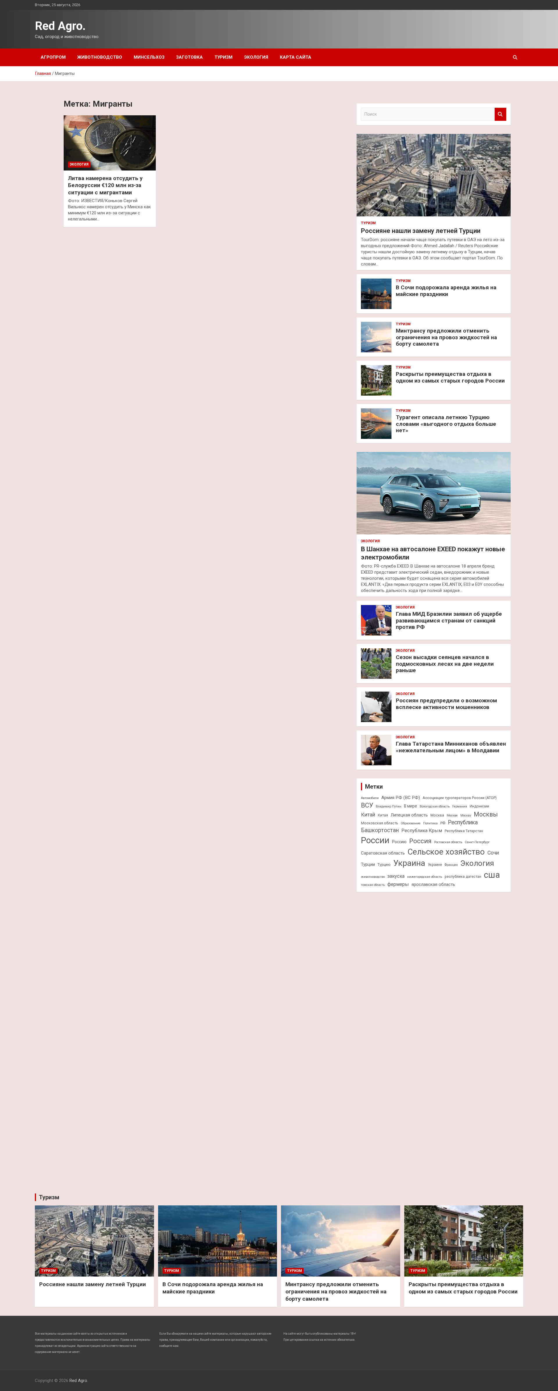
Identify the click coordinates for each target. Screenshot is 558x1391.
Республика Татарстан (464, 831)
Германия (459, 806)
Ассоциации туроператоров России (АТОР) (460, 798)
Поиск (500, 114)
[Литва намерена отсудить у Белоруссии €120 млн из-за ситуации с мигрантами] (109, 142)
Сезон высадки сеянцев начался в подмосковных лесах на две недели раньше (445, 664)
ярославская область (433, 884)
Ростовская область (448, 842)
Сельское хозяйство (446, 852)
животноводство (373, 877)
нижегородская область (424, 877)
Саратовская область (383, 853)
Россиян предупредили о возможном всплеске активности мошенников (446, 703)
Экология (256, 57)
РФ (442, 823)
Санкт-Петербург (477, 842)
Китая (383, 815)
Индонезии (479, 806)
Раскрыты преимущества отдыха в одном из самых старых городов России (450, 377)
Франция (451, 865)
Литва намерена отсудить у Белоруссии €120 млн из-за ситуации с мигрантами (105, 185)
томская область (373, 885)
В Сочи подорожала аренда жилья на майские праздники (446, 290)
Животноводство (99, 57)
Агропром (53, 57)
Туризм (223, 57)
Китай (368, 815)
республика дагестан (463, 876)
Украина (409, 863)
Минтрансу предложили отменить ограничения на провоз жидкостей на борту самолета (446, 337)
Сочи (493, 853)
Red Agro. (60, 26)
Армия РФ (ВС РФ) (400, 797)
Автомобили (370, 798)
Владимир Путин (388, 806)
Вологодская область (435, 806)
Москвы (486, 814)
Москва (437, 815)
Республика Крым (421, 830)
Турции (368, 864)
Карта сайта (295, 57)
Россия (420, 841)
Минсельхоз (149, 57)
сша (492, 875)
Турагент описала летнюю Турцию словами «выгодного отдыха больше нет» (446, 424)
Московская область (379, 823)
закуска (396, 876)
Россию (399, 841)
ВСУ (367, 805)
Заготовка (189, 57)
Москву (465, 815)
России (375, 840)
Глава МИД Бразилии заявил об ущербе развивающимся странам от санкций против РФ (449, 621)
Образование (411, 823)
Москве (452, 815)
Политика (430, 823)
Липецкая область (409, 815)
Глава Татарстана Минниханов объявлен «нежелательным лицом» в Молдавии (451, 747)
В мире (410, 806)
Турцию (384, 864)
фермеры (398, 884)
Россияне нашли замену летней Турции (420, 230)
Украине (435, 864)
